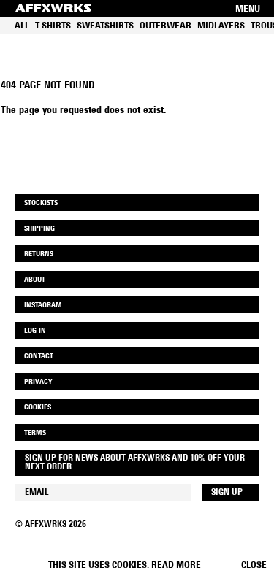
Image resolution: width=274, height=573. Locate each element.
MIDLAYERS (221, 26)
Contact (38, 357)
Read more (176, 565)
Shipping (39, 229)
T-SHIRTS (53, 26)
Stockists (41, 203)
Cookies (37, 408)
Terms (35, 433)
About (34, 280)
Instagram (43, 305)
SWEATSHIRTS (105, 26)
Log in (35, 331)
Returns (38, 254)
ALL (22, 26)
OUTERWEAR (165, 26)
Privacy (38, 382)
